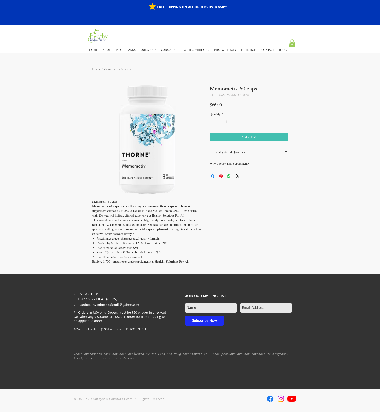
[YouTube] (291, 398)
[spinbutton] (220, 122)
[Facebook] (270, 398)
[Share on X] (237, 176)
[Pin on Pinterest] (221, 176)
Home (96, 69)
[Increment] (226, 122)
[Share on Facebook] (212, 176)
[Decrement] (213, 122)
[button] (292, 43)
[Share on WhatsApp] (229, 176)
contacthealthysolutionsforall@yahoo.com (107, 304)
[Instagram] (281, 398)
